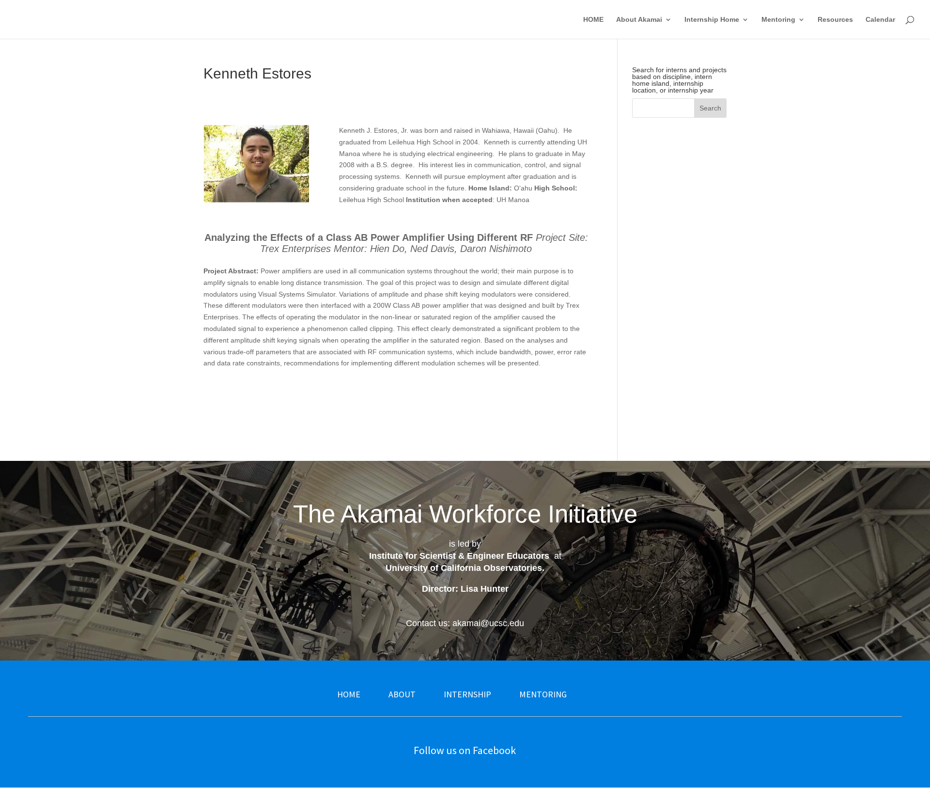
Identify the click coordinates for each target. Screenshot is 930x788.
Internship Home (711, 19)
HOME (593, 19)
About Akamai (639, 19)
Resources (835, 19)
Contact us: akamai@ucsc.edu (465, 623)
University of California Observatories (464, 568)
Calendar (880, 19)
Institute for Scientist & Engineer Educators (459, 556)
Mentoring (778, 19)
